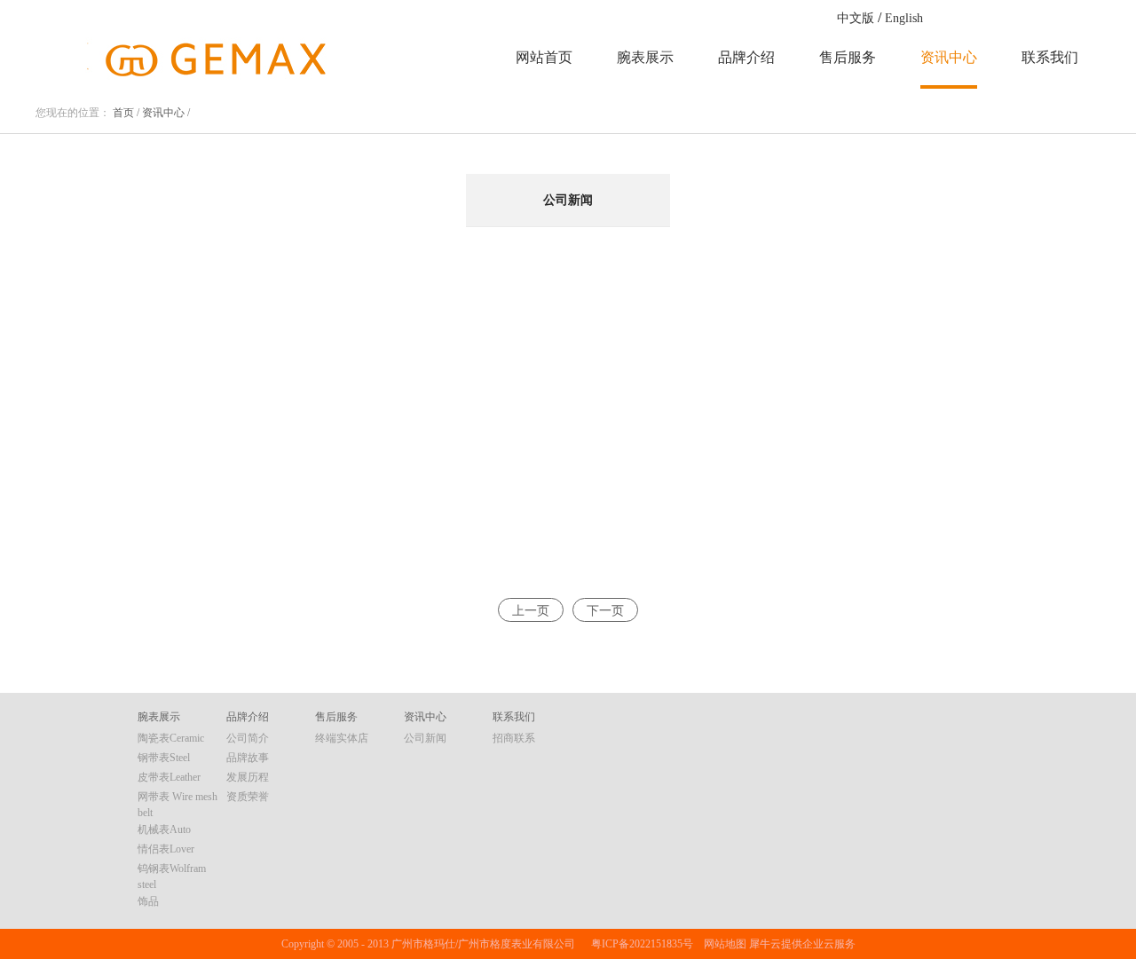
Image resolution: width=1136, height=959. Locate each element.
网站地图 (722, 944)
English (904, 18)
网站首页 (544, 57)
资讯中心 (163, 112)
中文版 (855, 18)
